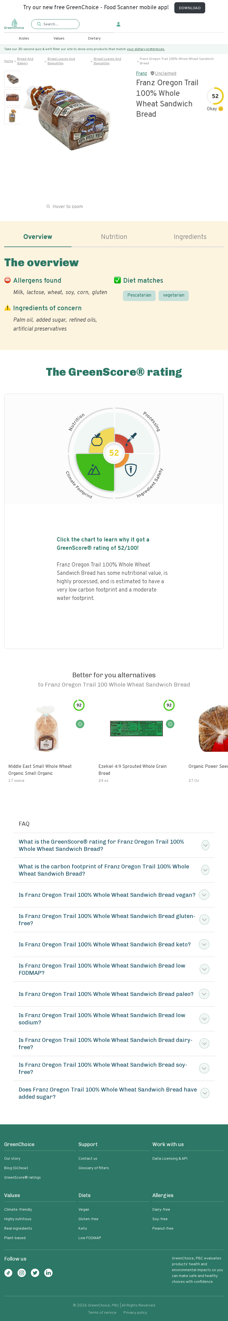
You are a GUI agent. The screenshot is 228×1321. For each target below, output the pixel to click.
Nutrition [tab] (114, 237)
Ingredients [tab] (190, 237)
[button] (55, 24)
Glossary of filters (93, 1168)
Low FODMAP (89, 1238)
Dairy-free (161, 1209)
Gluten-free (88, 1219)
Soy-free (160, 1219)
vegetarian (173, 295)
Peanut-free (163, 1228)
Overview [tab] (37, 237)
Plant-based (15, 1238)
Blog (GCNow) (16, 1168)
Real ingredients (18, 1228)
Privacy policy (135, 1312)
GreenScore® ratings (22, 1177)
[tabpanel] (114, 293)
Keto (82, 1228)
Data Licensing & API (169, 1158)
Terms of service (102, 1312)
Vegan (83, 1209)
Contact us (87, 1158)
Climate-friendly (18, 1209)
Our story (12, 1158)
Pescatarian (139, 295)
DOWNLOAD (190, 8)
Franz (141, 74)
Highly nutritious (17, 1219)
